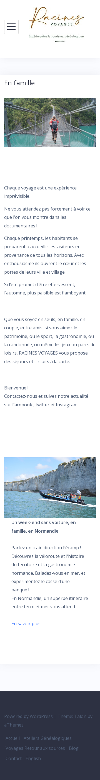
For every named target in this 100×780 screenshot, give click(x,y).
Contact (14, 758)
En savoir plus (26, 623)
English (33, 758)
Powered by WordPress (28, 716)
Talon (80, 716)
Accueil (13, 738)
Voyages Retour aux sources (35, 748)
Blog (74, 748)
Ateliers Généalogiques (48, 738)
